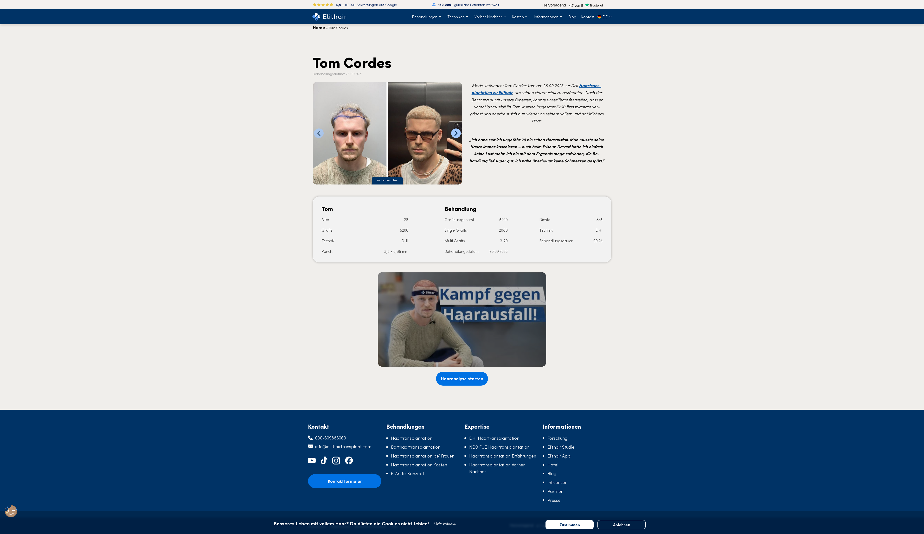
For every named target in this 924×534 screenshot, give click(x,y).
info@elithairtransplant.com (343, 446)
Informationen (546, 16)
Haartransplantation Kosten (419, 465)
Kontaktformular (345, 481)
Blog (572, 16)
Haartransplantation (411, 438)
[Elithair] (330, 16)
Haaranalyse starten (462, 378)
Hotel (552, 465)
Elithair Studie (560, 447)
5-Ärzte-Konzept (407, 473)
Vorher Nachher (488, 16)
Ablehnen (621, 524)
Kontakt (587, 16)
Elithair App (559, 456)
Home (319, 27)
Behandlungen (424, 16)
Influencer (557, 482)
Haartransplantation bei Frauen (422, 456)
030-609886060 (330, 438)
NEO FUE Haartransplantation (499, 447)
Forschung (557, 438)
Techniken (456, 16)
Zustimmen (569, 524)
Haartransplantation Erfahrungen (502, 456)
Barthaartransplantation (415, 447)
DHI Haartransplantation (494, 438)
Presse (553, 500)
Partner (555, 491)
